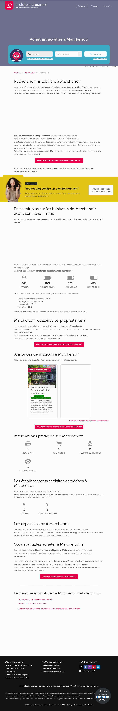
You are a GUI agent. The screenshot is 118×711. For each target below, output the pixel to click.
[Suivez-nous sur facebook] (86, 667)
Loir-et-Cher (29, 73)
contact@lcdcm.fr (89, 671)
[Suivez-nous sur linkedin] (98, 667)
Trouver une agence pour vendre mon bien (101, 190)
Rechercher (95, 54)
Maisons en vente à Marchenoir (33, 603)
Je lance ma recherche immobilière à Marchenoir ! (59, 160)
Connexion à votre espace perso (17, 675)
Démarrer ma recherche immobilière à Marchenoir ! (59, 345)
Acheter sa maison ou (19, 665)
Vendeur (94, 6)
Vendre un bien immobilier (15, 668)
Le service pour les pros (51, 665)
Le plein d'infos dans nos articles (17, 678)
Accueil (17, 73)
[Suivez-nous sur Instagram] (90, 667)
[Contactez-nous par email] (80, 671)
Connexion (107, 6)
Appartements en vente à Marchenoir (35, 599)
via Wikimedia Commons (109, 66)
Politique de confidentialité (76, 705)
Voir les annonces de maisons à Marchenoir (89, 421)
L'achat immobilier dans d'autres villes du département (49, 609)
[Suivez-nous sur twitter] (81, 667)
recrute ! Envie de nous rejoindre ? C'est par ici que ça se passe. (59, 686)
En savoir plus (10, 671)
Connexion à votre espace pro (53, 671)
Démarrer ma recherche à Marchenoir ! (59, 577)
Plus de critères (100, 59)
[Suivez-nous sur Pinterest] (94, 667)
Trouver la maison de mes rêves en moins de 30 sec (59, 427)
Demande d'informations (51, 668)
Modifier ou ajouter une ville (40, 59)
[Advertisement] (59, 115)
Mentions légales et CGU (56, 705)
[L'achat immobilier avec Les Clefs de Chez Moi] (26, 5)
